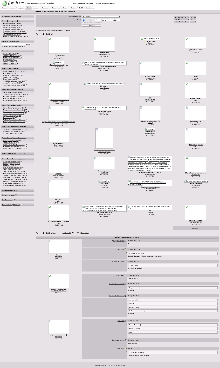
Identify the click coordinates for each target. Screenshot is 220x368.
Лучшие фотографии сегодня (12, 25)
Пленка (9, 138)
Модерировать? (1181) (10, 60)
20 (179, 17)
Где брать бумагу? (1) (10, 142)
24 (192, 17)
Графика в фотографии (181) (12, 116)
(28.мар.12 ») (84, 233)
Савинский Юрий (150, 188)
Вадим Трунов (58, 145)
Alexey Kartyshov (150, 174)
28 (182, 19)
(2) (47, 34)
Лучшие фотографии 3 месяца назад (15, 33)
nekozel (150, 123)
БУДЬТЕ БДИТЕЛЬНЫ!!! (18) (12, 183)
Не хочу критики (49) (9, 73)
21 (182, 17)
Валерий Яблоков (58, 175)
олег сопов (104, 172)
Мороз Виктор (150, 78)
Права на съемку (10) (10, 79)
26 (176, 19)
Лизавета (59, 57)
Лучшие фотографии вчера (11, 27)
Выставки (45, 8)
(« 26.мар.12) (67, 233)
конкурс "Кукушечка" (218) (11, 83)
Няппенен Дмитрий (196, 222)
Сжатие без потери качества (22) (13, 108)
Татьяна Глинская (104, 54)
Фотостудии (56, 8)
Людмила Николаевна (196, 51)
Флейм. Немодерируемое (16, 159)
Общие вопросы (12, 68)
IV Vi (195, 146)
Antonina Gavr (195, 175)
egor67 (196, 78)
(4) (52, 34)
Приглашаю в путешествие (16, 153)
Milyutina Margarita (104, 214)
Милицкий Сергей (195, 123)
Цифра (4, 138)
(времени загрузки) (57, 30)
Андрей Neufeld (104, 113)
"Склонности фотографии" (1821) (13, 75)
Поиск (65, 8)
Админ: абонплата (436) (10, 169)
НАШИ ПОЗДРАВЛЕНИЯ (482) (12, 96)
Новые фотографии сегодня (12, 23)
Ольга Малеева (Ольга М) (58, 123)
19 (176, 17)
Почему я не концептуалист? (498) (14, 173)
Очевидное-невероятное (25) (12, 167)
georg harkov (120, 275)
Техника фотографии (14, 105)
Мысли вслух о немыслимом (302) (14, 129)
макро (26, 36)
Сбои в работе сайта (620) (11, 161)
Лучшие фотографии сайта (11, 34)
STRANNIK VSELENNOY (58, 291)
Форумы (21, 8)
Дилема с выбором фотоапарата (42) (15, 112)
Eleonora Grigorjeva (104, 152)
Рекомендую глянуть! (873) (11, 164)
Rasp (58, 223)
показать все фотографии (93, 22)
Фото (28, 8)
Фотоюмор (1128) (8, 165)
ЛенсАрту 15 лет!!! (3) (10, 61)
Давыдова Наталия (118, 241)
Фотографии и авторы (15, 89)
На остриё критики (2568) (11, 98)
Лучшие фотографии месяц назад (14, 31)
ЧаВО (81, 8)
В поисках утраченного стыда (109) (14, 181)
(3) (49, 34)
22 (185, 17)
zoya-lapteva (59, 66)
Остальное (22, 138)
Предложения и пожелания (16, 126)
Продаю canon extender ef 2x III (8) (14, 146)
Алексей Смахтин (58, 101)
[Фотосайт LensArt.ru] (28, 6)
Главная (4, 8)
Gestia (150, 43)
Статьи (12, 8)
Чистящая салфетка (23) (11, 141)
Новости (10, 51)
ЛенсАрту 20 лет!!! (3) (10, 54)
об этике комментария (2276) (12, 133)
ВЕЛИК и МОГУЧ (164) (10, 77)
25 (195, 17)
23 (188, 17)
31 (192, 19)
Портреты (6, 36)
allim (58, 201)
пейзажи (12, 36)
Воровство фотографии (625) (12, 92)
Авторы (35, 8)
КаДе (195, 100)
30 (188, 19)
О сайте (89, 8)
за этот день (89, 20)
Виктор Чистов (104, 88)
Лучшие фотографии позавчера (13, 29)
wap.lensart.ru (90, 3)
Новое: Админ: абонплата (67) (12, 57)
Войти (73, 8)
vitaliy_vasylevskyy (104, 68)
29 (185, 19)
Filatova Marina (150, 99)
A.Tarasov (104, 185)
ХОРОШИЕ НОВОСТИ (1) (11, 56)
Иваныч (150, 212)
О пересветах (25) (9, 118)
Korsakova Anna (150, 133)
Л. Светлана (196, 185)
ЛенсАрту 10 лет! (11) (10, 63)
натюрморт (19, 36)
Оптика (15, 138)
